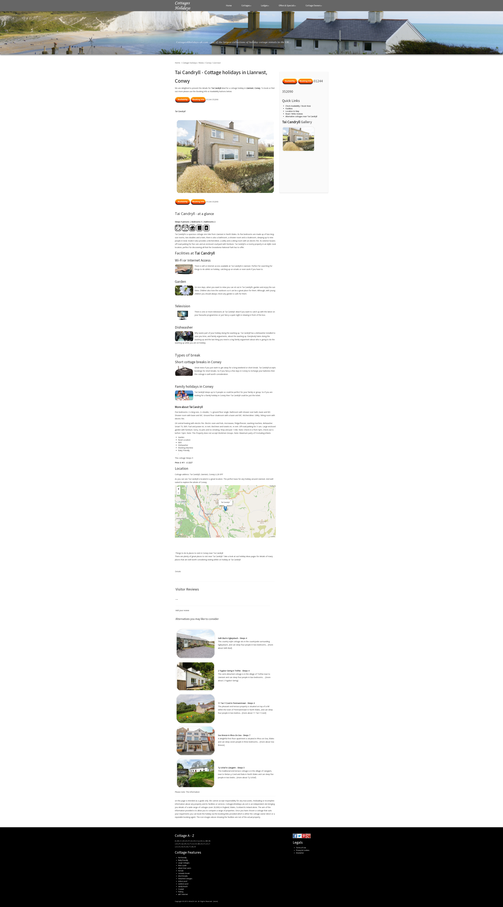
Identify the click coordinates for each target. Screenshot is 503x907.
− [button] (178, 493)
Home (229, 5)
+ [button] (178, 489)
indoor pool (182, 881)
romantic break (184, 873)
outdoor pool (183, 884)
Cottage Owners (313, 5)
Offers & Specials (287, 5)
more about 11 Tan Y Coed (254, 713)
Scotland (240, 807)
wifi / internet (183, 894)
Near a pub (182, 865)
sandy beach (183, 886)
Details (178, 571)
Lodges (264, 5)
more (215, 901)
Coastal (181, 889)
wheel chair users (184, 868)
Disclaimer (300, 853)
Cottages (245, 5)
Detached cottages (185, 878)
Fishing (180, 892)
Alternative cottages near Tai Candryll (301, 116)
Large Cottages (183, 863)
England (225, 807)
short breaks (183, 876)
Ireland (249, 807)
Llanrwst (216, 63)
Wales (201, 63)
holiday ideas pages (247, 556)
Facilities (289, 108)
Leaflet (272, 536)
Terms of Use (301, 848)
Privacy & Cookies (302, 850)
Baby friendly (183, 860)
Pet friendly (182, 858)
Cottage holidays (189, 63)
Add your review (182, 610)
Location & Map (292, 111)
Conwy (208, 63)
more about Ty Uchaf (246, 777)
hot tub (181, 871)
